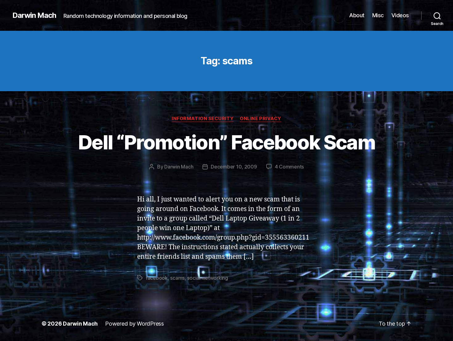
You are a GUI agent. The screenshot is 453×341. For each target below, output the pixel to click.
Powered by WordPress (134, 323)
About (357, 15)
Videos (400, 15)
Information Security (203, 118)
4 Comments (289, 167)
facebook (157, 278)
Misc (378, 15)
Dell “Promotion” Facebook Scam (226, 142)
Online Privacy (260, 118)
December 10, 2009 (234, 167)
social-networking (207, 278)
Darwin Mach (34, 15)
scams (177, 278)
